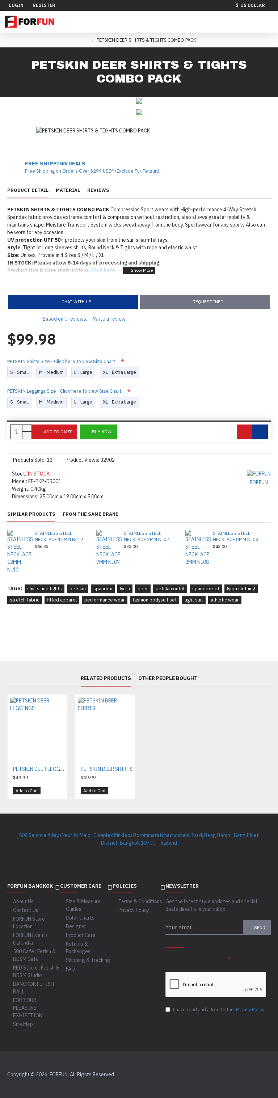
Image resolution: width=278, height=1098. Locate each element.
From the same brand (91, 514)
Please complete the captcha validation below (192, 963)
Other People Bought (167, 678)
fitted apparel (62, 600)
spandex (102, 589)
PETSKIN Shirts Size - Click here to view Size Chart (61, 361)
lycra (125, 589)
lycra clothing (241, 589)
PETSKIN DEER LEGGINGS (39, 769)
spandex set (205, 589)
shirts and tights (44, 589)
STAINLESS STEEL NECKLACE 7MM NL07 (146, 536)
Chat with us (77, 301)
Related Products (106, 678)
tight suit (193, 600)
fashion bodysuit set (154, 600)
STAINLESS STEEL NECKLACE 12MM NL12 (59, 536)
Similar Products (31, 514)
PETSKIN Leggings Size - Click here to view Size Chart (64, 391)
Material (68, 190)
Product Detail (28, 190)
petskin (78, 589)
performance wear (104, 600)
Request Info (208, 301)
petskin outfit (170, 589)
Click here (102, 270)
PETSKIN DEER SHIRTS (106, 769)
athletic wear (225, 600)
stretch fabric (24, 600)
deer (143, 589)
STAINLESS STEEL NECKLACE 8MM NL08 (235, 536)
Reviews (98, 190)
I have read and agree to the (218, 1009)
